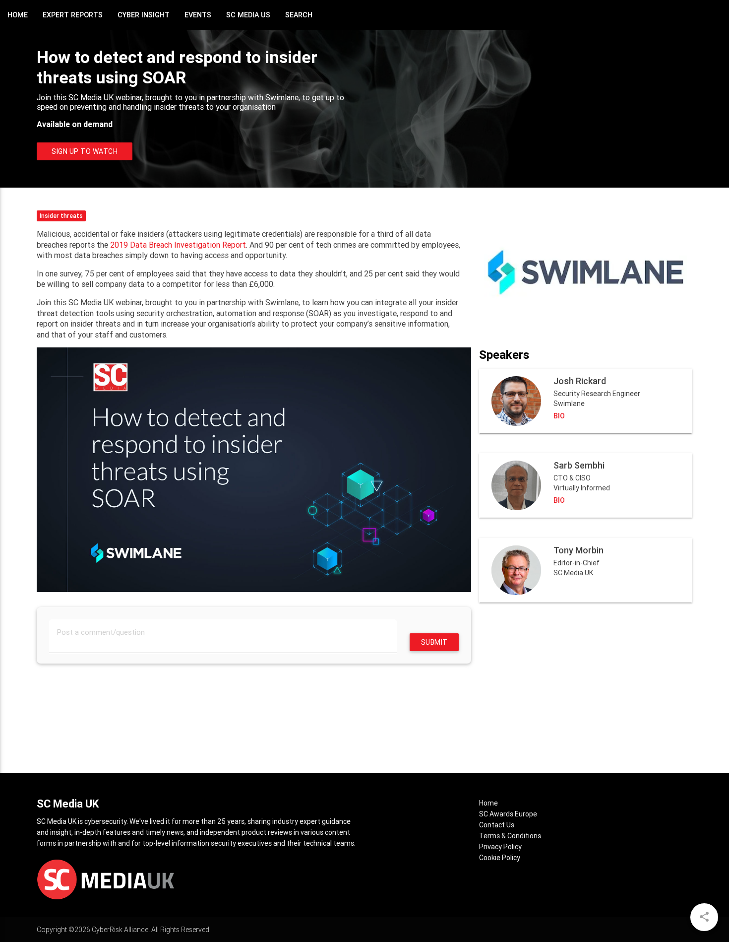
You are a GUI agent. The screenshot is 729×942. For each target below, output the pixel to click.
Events (197, 14)
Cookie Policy (499, 857)
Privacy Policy (500, 846)
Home (17, 14)
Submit (434, 642)
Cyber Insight (144, 14)
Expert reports (73, 14)
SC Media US (248, 14)
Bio (559, 415)
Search (298, 14)
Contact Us (496, 824)
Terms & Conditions (510, 835)
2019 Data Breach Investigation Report (178, 245)
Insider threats (61, 215)
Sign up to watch (85, 151)
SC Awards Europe (508, 813)
